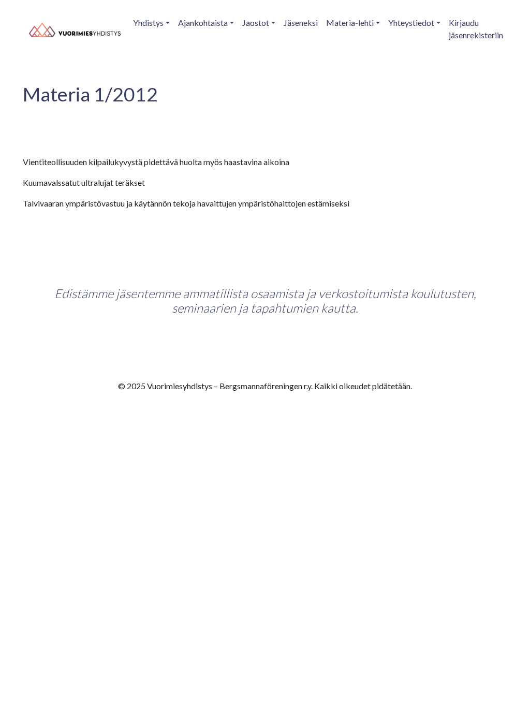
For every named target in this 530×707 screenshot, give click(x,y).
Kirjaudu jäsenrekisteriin (476, 29)
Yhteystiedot (411, 22)
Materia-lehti (350, 22)
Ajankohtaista (203, 22)
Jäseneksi (301, 22)
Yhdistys (148, 22)
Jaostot (255, 22)
